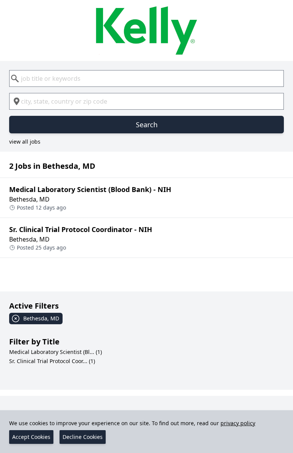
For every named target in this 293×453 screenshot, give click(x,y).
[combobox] (146, 78)
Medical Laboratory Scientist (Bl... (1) (55, 351)
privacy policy (238, 423)
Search (147, 124)
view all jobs (24, 141)
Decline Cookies (83, 436)
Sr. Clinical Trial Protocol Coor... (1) (52, 361)
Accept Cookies (31, 436)
